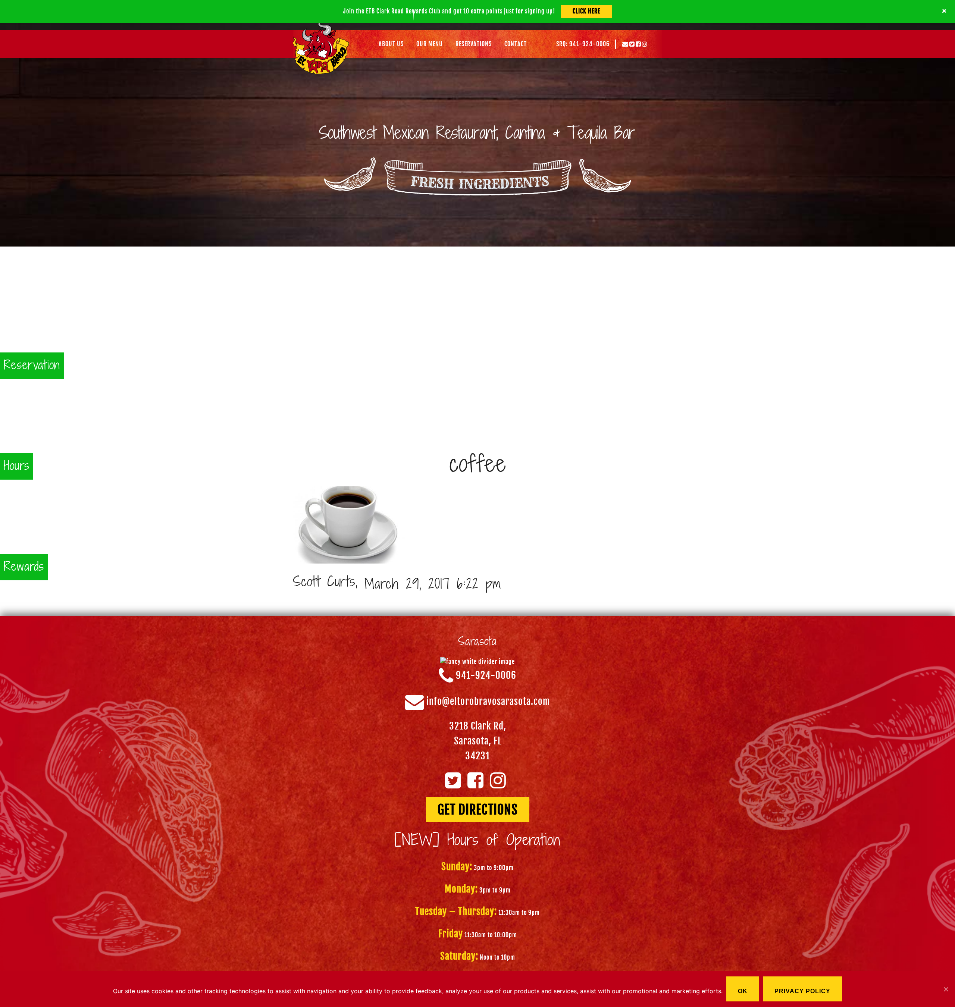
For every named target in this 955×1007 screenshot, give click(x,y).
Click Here (586, 11)
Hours (16, 466)
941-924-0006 (486, 675)
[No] (945, 989)
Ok (743, 991)
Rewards (24, 567)
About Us (391, 44)
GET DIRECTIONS (478, 810)
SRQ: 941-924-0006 (583, 44)
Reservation (32, 366)
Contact (515, 44)
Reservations (473, 44)
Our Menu (429, 44)
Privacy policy (802, 991)
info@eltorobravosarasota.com (488, 702)
